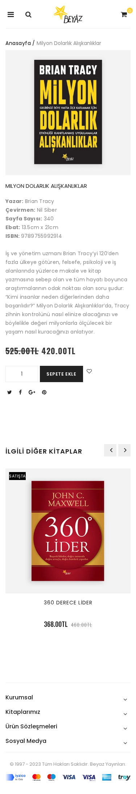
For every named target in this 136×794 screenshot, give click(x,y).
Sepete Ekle (61, 374)
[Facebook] (21, 392)
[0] (123, 14)
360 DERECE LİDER (68, 602)
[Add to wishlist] (88, 371)
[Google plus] (33, 392)
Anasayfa (18, 43)
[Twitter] (10, 392)
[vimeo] (45, 392)
